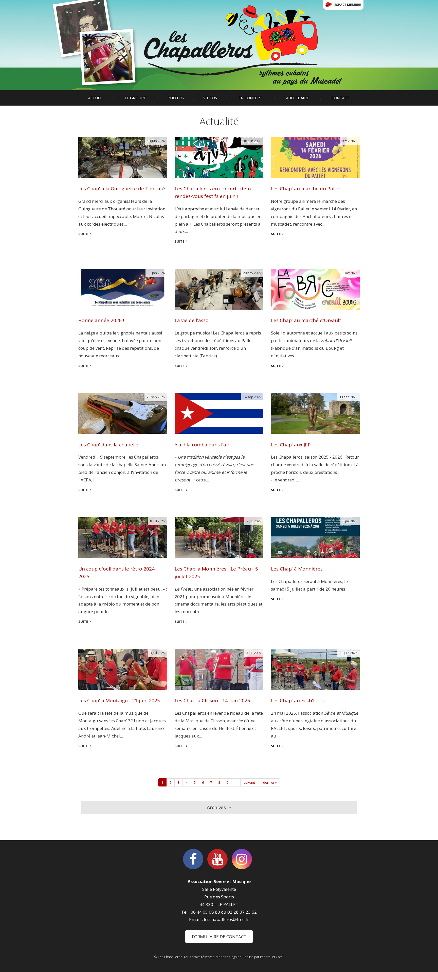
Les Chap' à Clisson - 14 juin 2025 (212, 700)
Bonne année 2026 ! (101, 320)
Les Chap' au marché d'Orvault (306, 320)
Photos (176, 97)
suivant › (250, 782)
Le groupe (135, 97)
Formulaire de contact (219, 937)
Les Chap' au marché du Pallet (305, 188)
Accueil (95, 97)
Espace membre (347, 4)
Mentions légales (228, 956)
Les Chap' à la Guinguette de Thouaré (121, 188)
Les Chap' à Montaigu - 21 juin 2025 (119, 700)
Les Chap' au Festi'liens (297, 700)
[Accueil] (243, 45)
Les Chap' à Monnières (297, 568)
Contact (340, 97)
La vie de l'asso (192, 320)
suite (83, 233)
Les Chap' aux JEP (291, 444)
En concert (250, 97)
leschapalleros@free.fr (226, 919)
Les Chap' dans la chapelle (108, 444)
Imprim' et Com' (271, 956)
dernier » (270, 782)
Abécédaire (297, 97)
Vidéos (210, 97)
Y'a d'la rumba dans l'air (202, 444)
